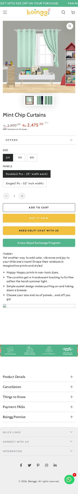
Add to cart (39, 207)
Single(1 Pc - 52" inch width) (25, 183)
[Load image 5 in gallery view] (48, 100)
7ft (20, 157)
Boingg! (32, 481)
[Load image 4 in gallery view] (39, 100)
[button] (63, 12)
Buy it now (39, 218)
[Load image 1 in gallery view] (29, 100)
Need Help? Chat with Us (39, 230)
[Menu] (5, 12)
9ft (32, 157)
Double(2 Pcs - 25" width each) (27, 174)
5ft (8, 157)
